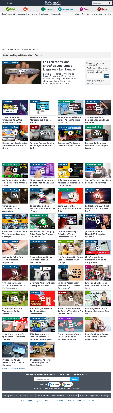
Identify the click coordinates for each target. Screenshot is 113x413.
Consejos (49, 9)
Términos (95, 82)
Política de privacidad (72, 388)
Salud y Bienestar (10, 395)
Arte (35, 14)
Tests (86, 9)
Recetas (30, 9)
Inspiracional (67, 9)
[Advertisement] (56, 32)
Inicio (4, 49)
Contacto (20, 400)
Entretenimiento (58, 395)
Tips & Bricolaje (43, 395)
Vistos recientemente (94, 14)
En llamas (44, 14)
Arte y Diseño (72, 395)
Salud (12, 9)
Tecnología (56, 14)
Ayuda (30, 400)
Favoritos (107, 14)
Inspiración (94, 395)
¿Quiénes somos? (44, 400)
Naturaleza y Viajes (22, 14)
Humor (104, 9)
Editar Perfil (79, 14)
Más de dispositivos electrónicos (13, 368)
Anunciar (92, 400)
